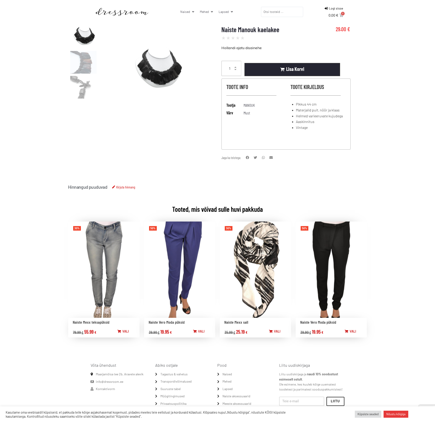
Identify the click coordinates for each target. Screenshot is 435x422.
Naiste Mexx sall (236, 322)
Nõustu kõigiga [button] (396, 414)
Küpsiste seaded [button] (368, 414)
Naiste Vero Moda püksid (167, 322)
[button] (247, 158)
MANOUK (249, 105)
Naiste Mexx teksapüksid (91, 322)
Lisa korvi (295, 69)
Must (247, 112)
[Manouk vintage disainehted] (157, 71)
